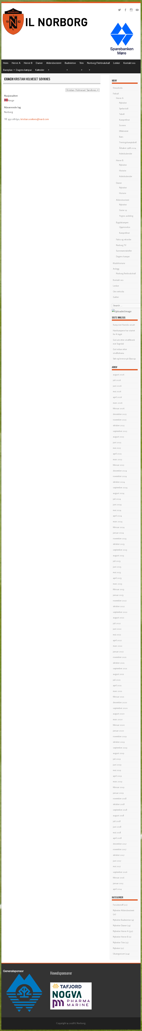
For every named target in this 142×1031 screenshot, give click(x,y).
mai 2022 (117, 634)
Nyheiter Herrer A (120, 931)
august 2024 (118, 493)
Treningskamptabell (128, 142)
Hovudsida (117, 88)
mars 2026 (117, 403)
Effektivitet (123, 131)
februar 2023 (118, 589)
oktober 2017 (118, 855)
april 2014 (117, 889)
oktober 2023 (119, 544)
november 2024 (120, 476)
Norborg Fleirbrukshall (98, 62)
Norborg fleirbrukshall (126, 273)
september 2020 (120, 708)
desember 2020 (120, 702)
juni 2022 (117, 629)
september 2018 (120, 809)
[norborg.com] (45, 35)
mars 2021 (117, 691)
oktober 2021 (119, 663)
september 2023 (120, 549)
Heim (5, 62)
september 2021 (120, 668)
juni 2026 (117, 386)
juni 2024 (117, 504)
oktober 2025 (119, 425)
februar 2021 (118, 696)
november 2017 (119, 849)
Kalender (39, 69)
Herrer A (16, 62)
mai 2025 (117, 448)
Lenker (116, 62)
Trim (81, 62)
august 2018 (118, 815)
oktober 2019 (119, 742)
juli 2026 (117, 380)
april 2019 (117, 776)
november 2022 (120, 600)
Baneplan (7, 69)
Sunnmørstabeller (124, 250)
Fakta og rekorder (123, 239)
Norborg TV (121, 245)
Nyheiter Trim (119, 942)
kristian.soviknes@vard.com (35, 119)
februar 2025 (118, 465)
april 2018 (117, 838)
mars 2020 (118, 719)
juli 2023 (117, 561)
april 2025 (117, 453)
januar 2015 (118, 883)
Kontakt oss (129, 62)
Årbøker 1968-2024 (127, 148)
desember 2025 (120, 414)
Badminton (70, 62)
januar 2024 (118, 532)
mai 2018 (117, 832)
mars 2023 (117, 583)
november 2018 (119, 798)
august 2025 (118, 436)
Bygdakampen (122, 222)
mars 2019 (117, 781)
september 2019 (120, 747)
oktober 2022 (119, 606)
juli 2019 (117, 759)
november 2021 (119, 657)
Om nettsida (118, 291)
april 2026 (117, 397)
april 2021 (117, 685)
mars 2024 (117, 521)
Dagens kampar (24, 69)
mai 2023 (117, 572)
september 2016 (120, 872)
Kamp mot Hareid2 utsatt (124, 324)
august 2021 (118, 674)
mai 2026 (117, 391)
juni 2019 (117, 764)
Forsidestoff (118, 905)
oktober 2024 (119, 482)
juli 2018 (117, 821)
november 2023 (119, 538)
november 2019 (119, 736)
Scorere (122, 125)
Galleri (116, 297)
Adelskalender (125, 153)
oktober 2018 (119, 804)
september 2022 (120, 612)
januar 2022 (118, 651)
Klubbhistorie (119, 263)
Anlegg (116, 268)
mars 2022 (117, 646)
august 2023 (118, 555)
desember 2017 (119, 843)
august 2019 (118, 753)
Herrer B (28, 62)
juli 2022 (117, 623)
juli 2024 (117, 499)
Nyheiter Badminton (122, 920)
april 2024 (117, 515)
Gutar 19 (123, 210)
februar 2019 (118, 787)
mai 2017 (117, 866)
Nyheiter (123, 102)
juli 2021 (117, 680)
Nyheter (116, 948)
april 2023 (117, 578)
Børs (121, 136)
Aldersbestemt (53, 62)
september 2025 (120, 431)
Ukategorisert (119, 953)
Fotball (116, 93)
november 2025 (119, 419)
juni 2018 (117, 826)
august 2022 (118, 617)
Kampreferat (124, 119)
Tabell (122, 114)
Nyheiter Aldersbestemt (123, 910)
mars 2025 (117, 459)
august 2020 (119, 713)
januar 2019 (118, 793)
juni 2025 (117, 442)
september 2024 (120, 487)
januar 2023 (118, 595)
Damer (39, 62)
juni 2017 (117, 860)
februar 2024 (118, 527)
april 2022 (117, 640)
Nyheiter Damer (120, 925)
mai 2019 (117, 770)
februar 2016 (118, 877)
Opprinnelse (124, 227)
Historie (122, 170)
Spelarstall (123, 108)
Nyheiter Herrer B (120, 936)
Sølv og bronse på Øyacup (124, 358)
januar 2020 (118, 730)
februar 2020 (119, 725)
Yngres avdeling (126, 216)
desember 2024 (120, 470)
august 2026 (118, 374)
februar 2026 (118, 408)
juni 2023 (117, 566)
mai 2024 (117, 510)
